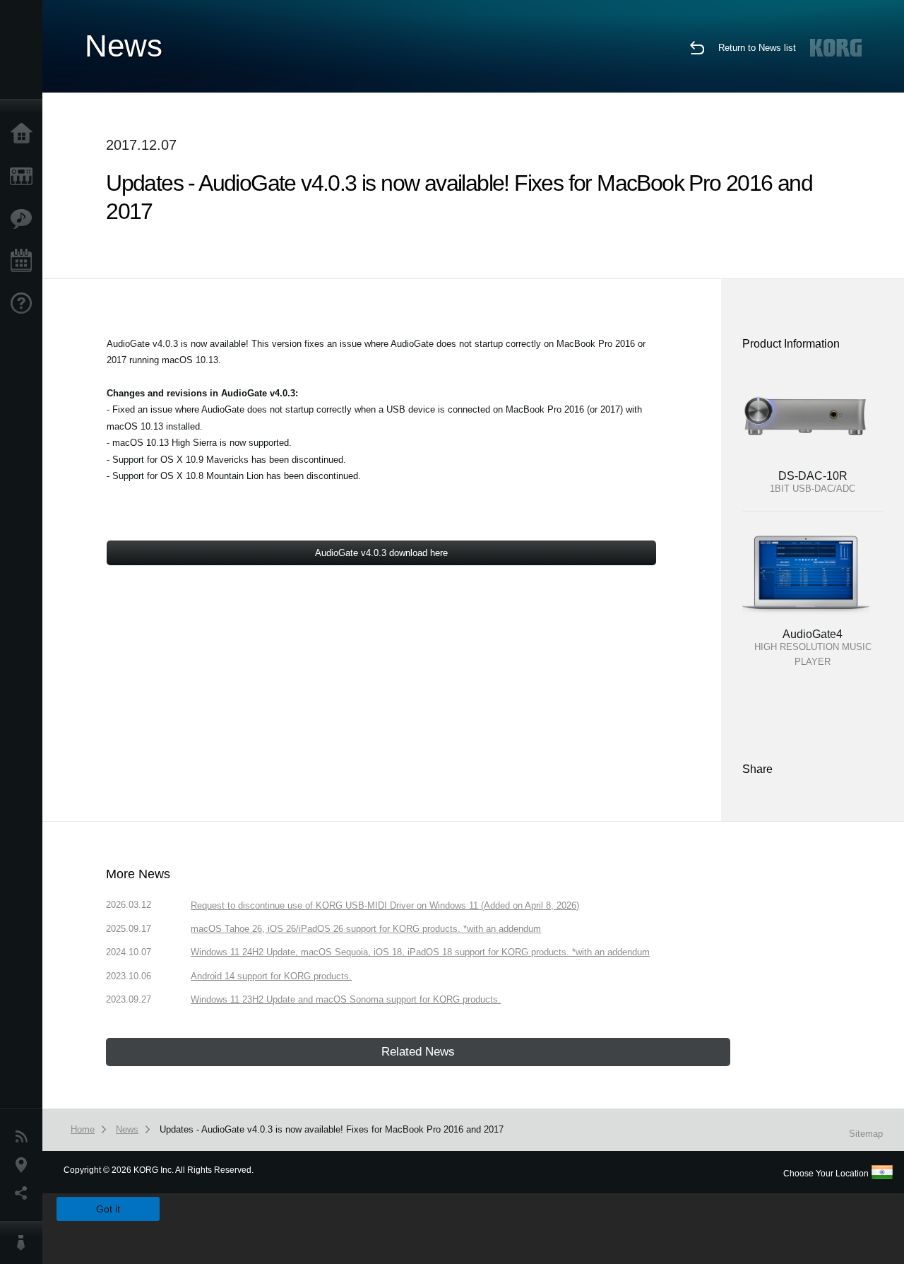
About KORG (24, 1243)
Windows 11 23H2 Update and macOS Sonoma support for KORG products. (346, 999)
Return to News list (757, 47)
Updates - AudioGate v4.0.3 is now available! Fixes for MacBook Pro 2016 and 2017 (332, 1129)
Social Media (24, 1193)
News (24, 1137)
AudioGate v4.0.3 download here (381, 553)
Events (24, 261)
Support (24, 304)
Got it (108, 1209)
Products (24, 176)
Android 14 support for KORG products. (271, 976)
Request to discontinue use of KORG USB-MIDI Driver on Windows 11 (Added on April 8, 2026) (385, 905)
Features (24, 219)
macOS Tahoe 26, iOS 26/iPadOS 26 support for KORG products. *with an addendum (366, 928)
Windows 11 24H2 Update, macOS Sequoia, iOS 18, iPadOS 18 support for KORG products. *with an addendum (420, 952)
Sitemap (866, 1133)
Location (24, 1165)
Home (24, 134)
